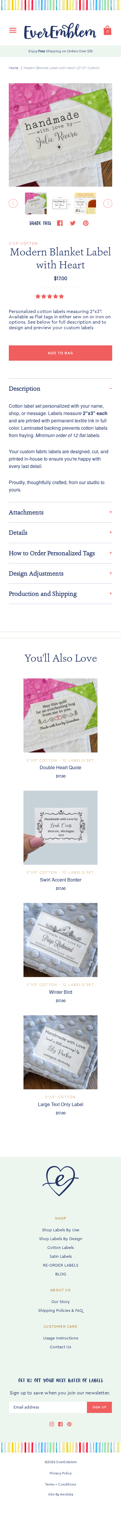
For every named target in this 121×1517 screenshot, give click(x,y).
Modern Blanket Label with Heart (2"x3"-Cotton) (61, 68)
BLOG (60, 1274)
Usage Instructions (60, 1338)
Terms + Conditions (60, 1484)
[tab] (60, 388)
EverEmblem (66, 1462)
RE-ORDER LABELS (60, 1265)
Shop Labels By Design (60, 1239)
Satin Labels (61, 1257)
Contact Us (60, 1347)
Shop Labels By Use (60, 1230)
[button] (50, 296)
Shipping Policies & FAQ (60, 1311)
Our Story (60, 1302)
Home (13, 68)
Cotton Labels (60, 1248)
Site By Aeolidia (60, 1494)
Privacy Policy (61, 1473)
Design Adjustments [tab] (36, 573)
